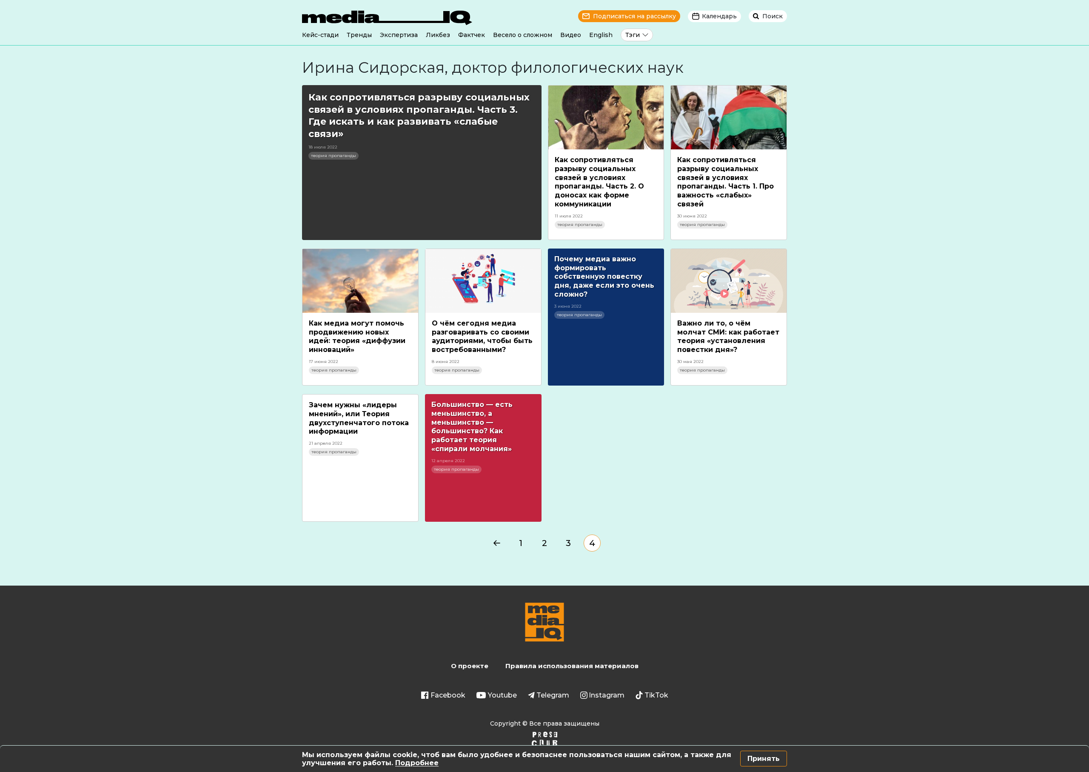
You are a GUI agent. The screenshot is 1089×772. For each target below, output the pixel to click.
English (601, 35)
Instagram (606, 695)
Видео (570, 35)
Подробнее (417, 763)
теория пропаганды (333, 155)
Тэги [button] (632, 35)
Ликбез (438, 35)
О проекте (469, 666)
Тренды (359, 35)
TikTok (656, 695)
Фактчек (471, 35)
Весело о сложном (522, 35)
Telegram (552, 695)
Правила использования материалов (572, 666)
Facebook (447, 695)
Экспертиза (399, 35)
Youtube (502, 695)
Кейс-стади (320, 35)
